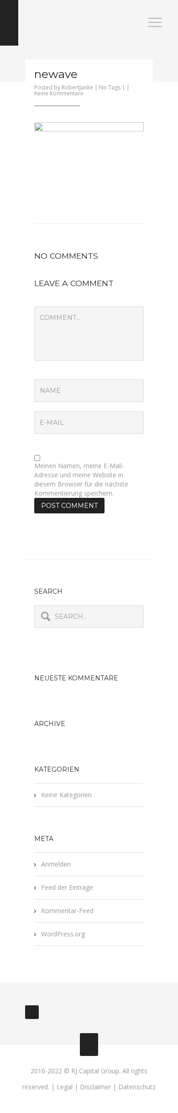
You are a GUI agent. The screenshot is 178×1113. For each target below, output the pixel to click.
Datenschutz (137, 1086)
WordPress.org (63, 934)
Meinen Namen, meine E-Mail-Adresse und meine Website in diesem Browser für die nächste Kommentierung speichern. (81, 479)
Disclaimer (95, 1086)
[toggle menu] (155, 23)
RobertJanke (77, 87)
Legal (65, 1086)
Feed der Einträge (67, 887)
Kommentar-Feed (67, 910)
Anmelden (56, 864)
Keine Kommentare (59, 93)
